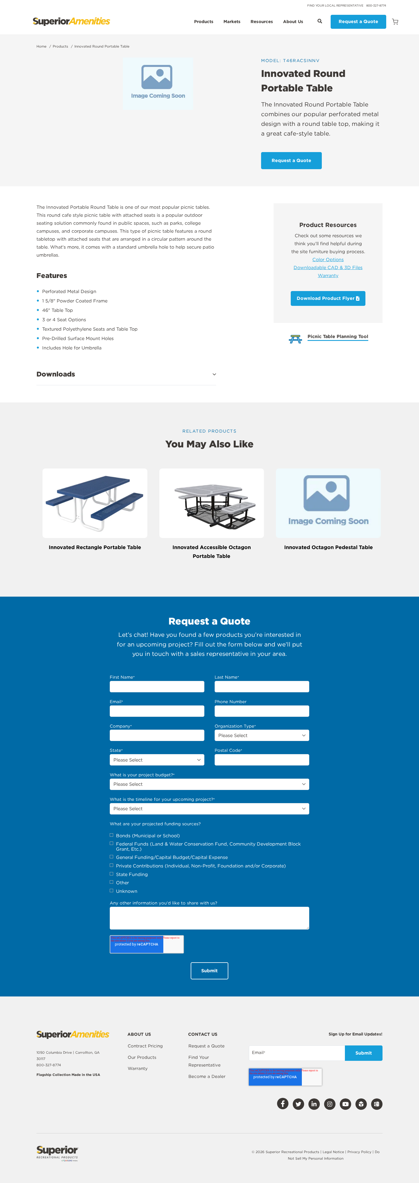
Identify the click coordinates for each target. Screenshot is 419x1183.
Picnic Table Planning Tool (338, 336)
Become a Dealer (206, 1076)
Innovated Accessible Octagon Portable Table (211, 551)
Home (41, 46)
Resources (262, 22)
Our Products (142, 1057)
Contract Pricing (145, 1046)
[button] (126, 374)
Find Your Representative (204, 1061)
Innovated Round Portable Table (101, 46)
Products (203, 22)
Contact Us (202, 1034)
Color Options (328, 259)
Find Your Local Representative (335, 5)
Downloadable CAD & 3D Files (328, 267)
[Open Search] (320, 21)
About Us (293, 22)
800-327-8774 (376, 5)
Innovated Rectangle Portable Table (95, 547)
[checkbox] (209, 863)
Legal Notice (333, 1152)
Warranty (328, 275)
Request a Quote (358, 21)
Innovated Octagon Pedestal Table (328, 547)
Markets (232, 22)
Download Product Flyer (326, 298)
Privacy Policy (360, 1152)
